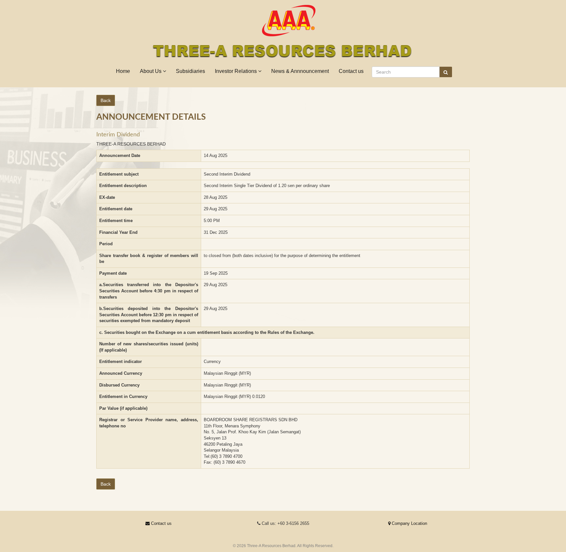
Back (106, 100)
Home (123, 71)
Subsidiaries (190, 71)
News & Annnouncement (300, 71)
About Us (151, 71)
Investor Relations (236, 71)
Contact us (351, 71)
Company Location (408, 523)
